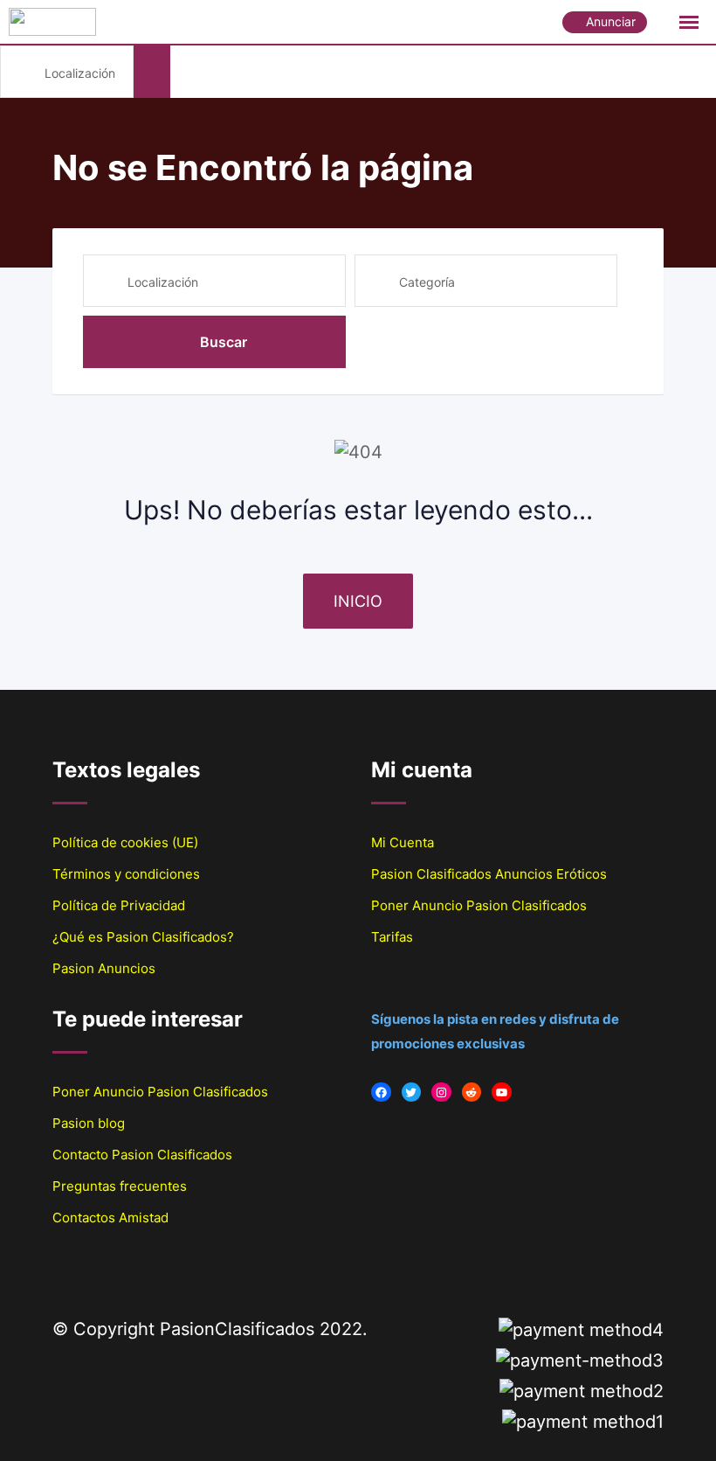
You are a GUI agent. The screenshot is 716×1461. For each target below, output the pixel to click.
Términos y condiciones (126, 874)
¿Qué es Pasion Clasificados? (143, 937)
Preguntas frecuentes (119, 1186)
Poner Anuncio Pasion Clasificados (479, 905)
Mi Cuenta (402, 842)
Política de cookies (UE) (125, 842)
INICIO (358, 601)
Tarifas (392, 937)
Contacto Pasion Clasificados (142, 1154)
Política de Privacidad (118, 905)
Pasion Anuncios (103, 968)
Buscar (223, 342)
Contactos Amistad (110, 1217)
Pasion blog (88, 1123)
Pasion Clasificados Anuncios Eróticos (489, 874)
